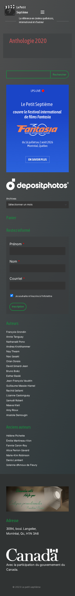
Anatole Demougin (17, 415)
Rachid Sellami (14, 390)
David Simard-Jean (17, 366)
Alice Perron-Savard (17, 450)
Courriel (17, 278)
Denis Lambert (14, 460)
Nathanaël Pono (15, 341)
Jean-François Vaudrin (19, 380)
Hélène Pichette (15, 435)
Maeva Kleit (13, 405)
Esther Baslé (13, 375)
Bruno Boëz (13, 371)
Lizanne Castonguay (18, 395)
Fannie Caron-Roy (16, 445)
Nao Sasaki (12, 356)
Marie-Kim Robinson (17, 455)
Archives (11, 198)
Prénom (17, 244)
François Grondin (16, 331)
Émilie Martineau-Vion (18, 440)
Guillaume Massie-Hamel (20, 385)
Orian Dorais (13, 361)
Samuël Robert (14, 400)
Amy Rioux (12, 410)
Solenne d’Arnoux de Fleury (21, 465)
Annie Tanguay (14, 336)
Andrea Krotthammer (18, 346)
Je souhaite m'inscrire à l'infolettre (33, 296)
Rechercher (59, 74)
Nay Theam (12, 351)
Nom (15, 261)
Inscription (18, 306)
